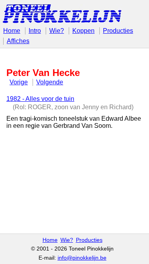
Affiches (18, 41)
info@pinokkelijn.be (82, 258)
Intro (35, 30)
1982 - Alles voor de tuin (40, 98)
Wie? (56, 30)
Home (11, 30)
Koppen (83, 30)
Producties (118, 30)
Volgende (49, 82)
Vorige (19, 82)
